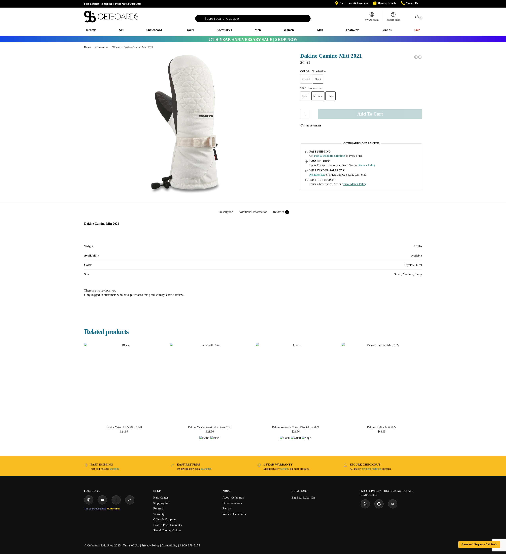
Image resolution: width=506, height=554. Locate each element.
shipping (114, 468)
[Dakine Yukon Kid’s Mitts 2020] (124, 383)
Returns (158, 508)
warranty (284, 468)
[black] (215, 441)
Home (87, 47)
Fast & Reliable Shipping (98, 3)
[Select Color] (210, 442)
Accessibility (169, 545)
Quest (318, 79)
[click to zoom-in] (185, 124)
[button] (415, 16)
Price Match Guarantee (128, 3)
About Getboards (233, 497)
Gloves (116, 47)
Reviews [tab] (280, 212)
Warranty (159, 514)
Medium (317, 95)
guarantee (206, 468)
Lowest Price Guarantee (168, 525)
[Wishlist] (158, 349)
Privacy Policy (150, 545)
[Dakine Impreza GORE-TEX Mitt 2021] (420, 57)
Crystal (306, 79)
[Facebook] (116, 499)
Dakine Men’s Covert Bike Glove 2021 (210, 427)
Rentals (227, 508)
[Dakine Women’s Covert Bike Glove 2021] (296, 383)
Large (330, 95)
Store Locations (232, 503)
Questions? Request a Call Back (479, 544)
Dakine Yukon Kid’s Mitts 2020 (124, 427)
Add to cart (370, 114)
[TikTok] (129, 499)
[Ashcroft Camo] (204, 441)
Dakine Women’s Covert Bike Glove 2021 (295, 427)
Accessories (101, 47)
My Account (372, 19)
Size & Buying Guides (167, 530)
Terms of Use (131, 545)
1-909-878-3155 (190, 545)
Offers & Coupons (164, 519)
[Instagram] (88, 499)
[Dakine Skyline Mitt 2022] (382, 383)
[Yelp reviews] (365, 503)
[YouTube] (102, 499)
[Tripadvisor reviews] (392, 503)
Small (305, 95)
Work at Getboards (234, 514)
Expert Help (393, 19)
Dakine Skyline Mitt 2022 (381, 427)
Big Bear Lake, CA (303, 497)
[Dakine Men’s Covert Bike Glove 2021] (210, 383)
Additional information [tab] (253, 212)
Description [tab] (226, 212)
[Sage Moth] (307, 441)
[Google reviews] (379, 503)
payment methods (371, 468)
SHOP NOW (286, 39)
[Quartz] (296, 441)
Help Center (160, 497)
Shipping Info (161, 503)
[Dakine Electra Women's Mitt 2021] (416, 57)
